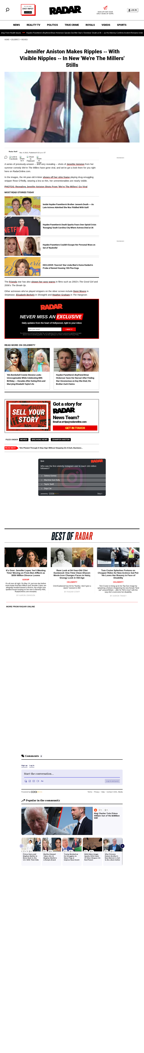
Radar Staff (13, 151)
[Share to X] (22, 157)
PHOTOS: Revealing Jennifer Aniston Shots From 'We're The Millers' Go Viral (45, 186)
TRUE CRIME (72, 25)
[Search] (7, 11)
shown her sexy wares (43, 281)
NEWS (16, 25)
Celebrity (15, 39)
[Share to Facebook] (13, 157)
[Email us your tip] (28, 15)
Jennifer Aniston (75, 164)
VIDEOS (106, 25)
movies (24, 39)
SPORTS (121, 25)
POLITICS (52, 25)
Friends (13, 281)
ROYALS (90, 25)
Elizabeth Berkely (25, 295)
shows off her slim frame (56, 177)
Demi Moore (79, 291)
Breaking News (39, 440)
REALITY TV (33, 25)
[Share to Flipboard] (30, 157)
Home (6, 39)
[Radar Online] (65, 10)
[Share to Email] (39, 157)
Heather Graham (61, 295)
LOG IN (134, 10)
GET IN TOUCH (75, 428)
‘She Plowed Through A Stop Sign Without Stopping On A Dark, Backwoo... (51, 448)
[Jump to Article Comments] (5, 157)
